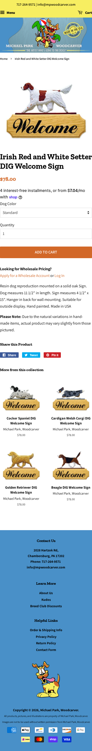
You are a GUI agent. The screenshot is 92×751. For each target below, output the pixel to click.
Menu (10, 12)
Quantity (7, 225)
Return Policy (46, 643)
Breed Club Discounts (46, 606)
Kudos (46, 599)
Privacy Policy (46, 636)
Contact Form (46, 649)
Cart (88, 12)
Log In (59, 275)
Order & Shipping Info (46, 630)
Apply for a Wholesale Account (25, 275)
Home (4, 59)
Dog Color (8, 203)
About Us (46, 593)
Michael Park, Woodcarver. (59, 710)
